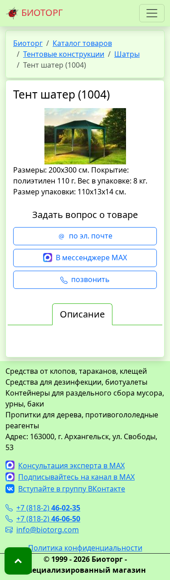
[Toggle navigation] (152, 13)
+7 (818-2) (48, 508)
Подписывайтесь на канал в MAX (76, 477)
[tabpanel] (85, 344)
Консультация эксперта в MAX (71, 466)
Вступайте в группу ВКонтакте (71, 489)
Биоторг (28, 43)
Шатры (127, 54)
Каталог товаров (82, 43)
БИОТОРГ (41, 12)
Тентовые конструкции (63, 54)
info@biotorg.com (47, 530)
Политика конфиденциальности (85, 548)
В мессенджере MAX (91, 258)
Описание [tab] (82, 314)
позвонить (90, 279)
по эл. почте (90, 236)
